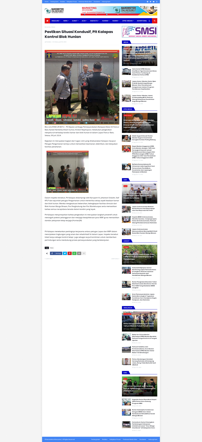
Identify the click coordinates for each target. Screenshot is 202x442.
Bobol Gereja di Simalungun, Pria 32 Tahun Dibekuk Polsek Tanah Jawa (139, 324)
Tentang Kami (54, 2)
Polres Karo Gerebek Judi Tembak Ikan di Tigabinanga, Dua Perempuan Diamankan (140, 388)
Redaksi (62, 2)
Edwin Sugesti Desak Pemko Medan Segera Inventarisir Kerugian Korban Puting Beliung (144, 138)
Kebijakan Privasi (72, 2)
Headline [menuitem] (55, 21)
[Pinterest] (70, 253)
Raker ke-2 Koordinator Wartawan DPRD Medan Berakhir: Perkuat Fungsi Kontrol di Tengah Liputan (144, 337)
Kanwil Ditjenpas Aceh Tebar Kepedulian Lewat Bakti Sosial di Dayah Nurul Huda (137, 195)
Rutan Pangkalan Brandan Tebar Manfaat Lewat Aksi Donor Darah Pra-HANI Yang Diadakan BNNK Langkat (144, 285)
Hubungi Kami (106, 2)
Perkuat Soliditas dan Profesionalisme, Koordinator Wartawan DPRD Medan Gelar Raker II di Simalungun (143, 350)
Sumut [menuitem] (74, 21)
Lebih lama (114, 259)
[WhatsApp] (74, 253)
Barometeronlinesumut (53, 439)
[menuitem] (47, 20)
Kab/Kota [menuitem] (94, 21)
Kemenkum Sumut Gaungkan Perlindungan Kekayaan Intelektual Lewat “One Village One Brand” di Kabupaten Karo (143, 425)
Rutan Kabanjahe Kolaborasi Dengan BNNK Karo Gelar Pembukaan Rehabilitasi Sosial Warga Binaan (143, 413)
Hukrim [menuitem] (105, 21)
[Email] (79, 253)
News (53, 27)
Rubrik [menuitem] (115, 21)
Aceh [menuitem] (84, 21)
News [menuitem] (65, 21)
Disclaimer (97, 2)
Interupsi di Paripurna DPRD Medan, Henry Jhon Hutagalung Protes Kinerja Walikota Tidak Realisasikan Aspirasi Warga (139, 123)
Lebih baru (49, 259)
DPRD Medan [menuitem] (127, 21)
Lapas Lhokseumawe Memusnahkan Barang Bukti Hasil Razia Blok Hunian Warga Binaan (144, 231)
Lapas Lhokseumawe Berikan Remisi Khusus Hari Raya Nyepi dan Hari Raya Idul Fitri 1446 (143, 208)
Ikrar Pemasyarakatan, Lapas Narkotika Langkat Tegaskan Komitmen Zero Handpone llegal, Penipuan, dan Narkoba (144, 297)
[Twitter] (65, 253)
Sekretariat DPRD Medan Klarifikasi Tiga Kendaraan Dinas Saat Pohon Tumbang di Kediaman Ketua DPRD (144, 72)
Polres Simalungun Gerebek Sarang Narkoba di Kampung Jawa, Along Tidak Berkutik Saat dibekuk (144, 362)
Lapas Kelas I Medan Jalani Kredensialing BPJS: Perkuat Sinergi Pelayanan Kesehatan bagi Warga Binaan (143, 98)
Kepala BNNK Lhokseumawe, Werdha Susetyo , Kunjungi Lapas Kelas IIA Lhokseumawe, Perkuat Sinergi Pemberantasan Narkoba (144, 220)
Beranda (47, 27)
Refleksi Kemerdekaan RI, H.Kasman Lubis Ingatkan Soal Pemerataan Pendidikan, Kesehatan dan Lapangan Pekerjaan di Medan (143, 168)
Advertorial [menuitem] (142, 21)
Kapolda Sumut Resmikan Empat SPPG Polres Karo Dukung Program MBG (144, 401)
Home (46, 2)
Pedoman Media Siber (85, 2)
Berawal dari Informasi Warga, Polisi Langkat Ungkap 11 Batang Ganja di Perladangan (139, 256)
